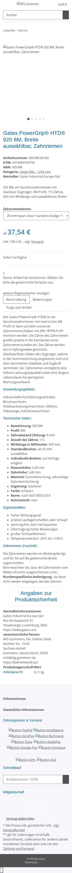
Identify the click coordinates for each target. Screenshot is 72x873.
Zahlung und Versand (18, 848)
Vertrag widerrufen (20, 819)
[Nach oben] (1, 870)
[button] (49, 4)
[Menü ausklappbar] (8, 4)
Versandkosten (14, 830)
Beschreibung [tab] (16, 299)
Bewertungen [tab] (42, 299)
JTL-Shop (42, 862)
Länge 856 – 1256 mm (35, 172)
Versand (37, 242)
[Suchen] (66, 14)
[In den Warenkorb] (6, 43)
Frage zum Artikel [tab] (18, 307)
